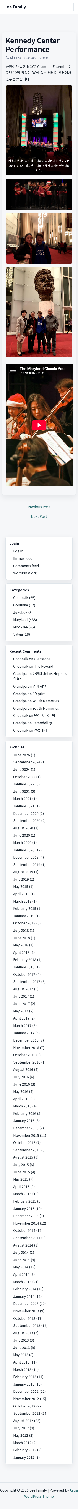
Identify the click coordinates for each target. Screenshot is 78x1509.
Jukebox (20, 612)
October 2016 (24, 1054)
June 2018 (21, 937)
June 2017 (21, 1003)
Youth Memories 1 (47, 700)
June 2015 (21, 1171)
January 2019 (23, 915)
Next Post (39, 516)
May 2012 (20, 1435)
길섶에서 (40, 730)
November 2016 (26, 1047)
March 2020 (22, 842)
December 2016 (26, 1040)
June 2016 (21, 1084)
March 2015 (22, 1193)
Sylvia (18, 634)
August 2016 (23, 1069)
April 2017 (21, 1018)
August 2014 (23, 1245)
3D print (39, 693)
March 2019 (22, 901)
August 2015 (23, 1157)
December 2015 (26, 1127)
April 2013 (21, 1362)
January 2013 (23, 1384)
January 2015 (23, 1208)
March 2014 (22, 1281)
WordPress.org (25, 572)
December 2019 (26, 857)
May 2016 (20, 1091)
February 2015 (24, 1201)
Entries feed (22, 558)
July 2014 (21, 1252)
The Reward (43, 666)
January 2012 (23, 1457)
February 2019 (24, 908)
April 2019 (21, 893)
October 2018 (24, 922)
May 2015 (20, 1179)
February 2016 (24, 1113)
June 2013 (21, 1347)
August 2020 (23, 828)
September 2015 (26, 1149)
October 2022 (24, 776)
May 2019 (20, 886)
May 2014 (20, 1266)
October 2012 (24, 1406)
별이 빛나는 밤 (44, 715)
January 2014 (23, 1296)
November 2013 (26, 1310)
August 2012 (23, 1420)
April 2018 (21, 952)
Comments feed (26, 565)
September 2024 (26, 762)
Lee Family (15, 7)
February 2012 (24, 1449)
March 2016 (22, 1105)
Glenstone (42, 658)
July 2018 (21, 930)
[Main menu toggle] (69, 7)
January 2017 (23, 1032)
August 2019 (23, 871)
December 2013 (26, 1303)
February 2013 (24, 1376)
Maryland (20, 619)
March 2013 (22, 1369)
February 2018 (24, 959)
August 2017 (23, 988)
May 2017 (20, 1010)
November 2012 (26, 1398)
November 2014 (26, 1223)
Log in (18, 550)
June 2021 (21, 791)
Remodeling (42, 722)
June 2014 (21, 1259)
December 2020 (26, 813)
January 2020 (23, 850)
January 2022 (23, 784)
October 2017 (24, 974)
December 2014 (26, 1215)
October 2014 (24, 1230)
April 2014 (21, 1274)
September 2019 (26, 864)
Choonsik (20, 597)
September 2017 (26, 981)
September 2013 (26, 1325)
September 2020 (26, 820)
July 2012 (21, 1427)
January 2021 (23, 806)
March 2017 (22, 1025)
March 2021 (22, 798)
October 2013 (24, 1318)
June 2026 (21, 754)
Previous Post (39, 506)
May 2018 (20, 944)
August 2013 (23, 1332)
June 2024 (21, 769)
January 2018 (23, 966)
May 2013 (20, 1354)
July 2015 (21, 1164)
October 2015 (24, 1142)
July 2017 (21, 996)
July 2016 (21, 1076)
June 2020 (21, 835)
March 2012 (22, 1442)
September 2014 (26, 1237)
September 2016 (26, 1062)
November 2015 (26, 1135)
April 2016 (21, 1098)
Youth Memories (45, 708)
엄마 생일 (39, 686)
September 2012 (26, 1413)
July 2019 (21, 879)
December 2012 (26, 1391)
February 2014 (24, 1288)
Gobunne (20, 604)
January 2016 (23, 1120)
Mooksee (20, 626)
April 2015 (21, 1186)
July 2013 (21, 1340)
